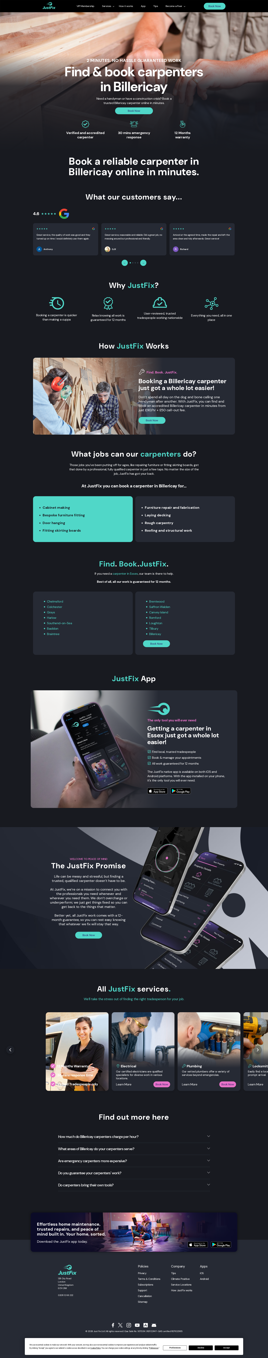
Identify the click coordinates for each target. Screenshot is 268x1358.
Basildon (52, 629)
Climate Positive (180, 1279)
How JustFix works (181, 1290)
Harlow (51, 618)
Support (142, 1290)
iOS (202, 1273)
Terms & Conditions (149, 1279)
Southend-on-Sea (59, 623)
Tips (173, 1273)
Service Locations (181, 1284)
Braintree (53, 634)
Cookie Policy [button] (95, 1348)
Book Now (214, 6)
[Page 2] (132, 262)
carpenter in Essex (125, 574)
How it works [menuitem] (126, 6)
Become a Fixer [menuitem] (174, 6)
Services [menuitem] (106, 6)
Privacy (142, 1273)
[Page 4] (137, 262)
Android (204, 1279)
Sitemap (142, 1302)
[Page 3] (135, 262)
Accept (226, 1348)
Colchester (54, 607)
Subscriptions (145, 1284)
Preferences (175, 1348)
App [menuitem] (143, 6)
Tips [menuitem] (155, 6)
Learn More (123, 1084)
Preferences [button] (153, 1348)
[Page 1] (130, 262)
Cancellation (145, 1296)
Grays (51, 612)
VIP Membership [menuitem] (85, 6)
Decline (201, 1348)
